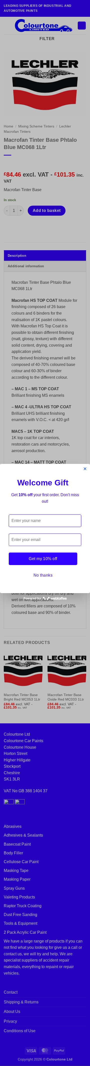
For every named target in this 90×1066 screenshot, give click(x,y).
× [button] (85, 469)
